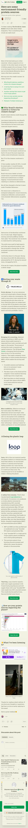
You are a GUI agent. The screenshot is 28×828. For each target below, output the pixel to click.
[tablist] (7, 737)
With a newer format (6, 775)
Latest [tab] (6, 755)
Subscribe (19, 2)
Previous (6, 726)
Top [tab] (3, 755)
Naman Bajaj (8, 18)
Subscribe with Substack (15, 813)
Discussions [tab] (12, 755)
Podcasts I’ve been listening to (13, 101)
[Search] (25, 755)
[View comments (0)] (7, 22)
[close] (23, 783)
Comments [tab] (4, 737)
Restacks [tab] (11, 737)
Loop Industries (15, 497)
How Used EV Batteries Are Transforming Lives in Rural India (10, 761)
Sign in (25, 2)
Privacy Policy (19, 819)
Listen (24, 18)
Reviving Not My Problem (9, 773)
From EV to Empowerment (8, 765)
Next (23, 726)
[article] (14, 764)
